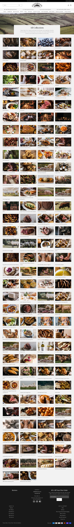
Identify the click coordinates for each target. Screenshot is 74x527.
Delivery (62, 509)
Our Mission (11, 509)
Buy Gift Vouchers (62, 517)
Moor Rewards (62, 515)
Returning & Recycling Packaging (62, 511)
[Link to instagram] (37, 501)
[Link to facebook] (34, 501)
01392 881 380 (37, 493)
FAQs (63, 507)
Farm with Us (11, 513)
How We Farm (11, 511)
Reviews (11, 507)
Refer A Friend (63, 513)
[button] (71, 5)
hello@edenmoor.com (37, 491)
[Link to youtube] (40, 501)
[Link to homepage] (37, 5)
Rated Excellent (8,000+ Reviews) (64, 9)
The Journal (11, 517)
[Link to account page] (68, 5)
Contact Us (63, 519)
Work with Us (11, 515)
